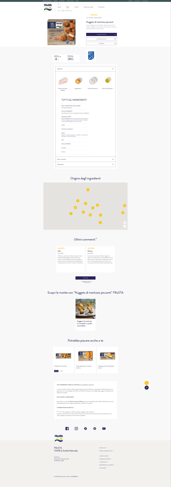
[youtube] (104, 428)
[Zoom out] (124, 226)
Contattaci (130, 0)
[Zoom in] (124, 222)
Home (59, 10)
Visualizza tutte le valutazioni (86, 282)
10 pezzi (61, 371)
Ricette (77, 0)
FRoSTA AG (102, 447)
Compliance (102, 468)
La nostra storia (145, 0)
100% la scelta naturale (47, 0)
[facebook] (67, 428)
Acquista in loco (101, 39)
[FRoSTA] (47, 7)
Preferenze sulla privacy (106, 465)
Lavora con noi (137, 0)
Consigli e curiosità (70, 0)
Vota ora (85, 278)
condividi (101, 43)
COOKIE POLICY (103, 462)
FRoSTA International (105, 450)
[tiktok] (85, 428)
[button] (75, 207)
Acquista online (101, 34)
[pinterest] (94, 428)
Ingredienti (56, 0)
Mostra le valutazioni (95, 17)
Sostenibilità (62, 0)
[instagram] (76, 428)
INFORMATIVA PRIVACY (105, 459)
